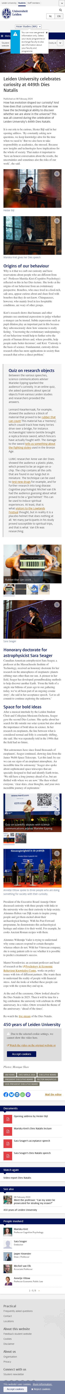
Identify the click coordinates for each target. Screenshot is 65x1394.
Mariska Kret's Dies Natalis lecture (33, 1128)
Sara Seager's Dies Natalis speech (32, 1153)
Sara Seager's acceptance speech (32, 1141)
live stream (25, 1016)
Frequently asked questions (18, 1311)
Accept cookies (21, 1054)
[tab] (9, 589)
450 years (10, 1075)
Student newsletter (13, 1374)
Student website (5, 44)
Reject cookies (42, 1389)
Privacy (7, 1361)
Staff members (34, 3)
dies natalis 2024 (27, 1075)
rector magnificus (46, 1079)
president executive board (19, 1079)
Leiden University (9, 3)
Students (22, 3)
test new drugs (21, 482)
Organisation (10, 1356)
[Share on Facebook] (5, 1094)
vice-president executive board (21, 1084)
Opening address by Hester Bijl (31, 1116)
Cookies (7, 1339)
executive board (47, 1075)
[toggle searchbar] (60, 10)
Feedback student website (17, 1334)
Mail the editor (53, 1094)
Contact (7, 1316)
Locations (8, 1321)
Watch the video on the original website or (33, 1045)
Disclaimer (8, 1344)
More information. (42, 1384)
